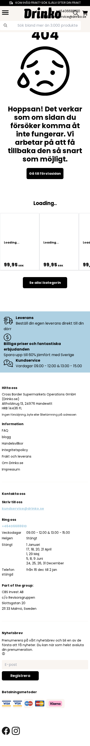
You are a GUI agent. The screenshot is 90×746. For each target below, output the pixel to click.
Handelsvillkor (12, 443)
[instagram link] (16, 731)
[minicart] (85, 13)
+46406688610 (14, 526)
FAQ (5, 430)
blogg (6, 437)
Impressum (11, 469)
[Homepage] (42, 12)
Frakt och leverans (16, 456)
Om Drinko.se (12, 463)
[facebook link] (6, 731)
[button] (3, 653)
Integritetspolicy (15, 450)
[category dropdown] (5, 12)
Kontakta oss (13, 493)
